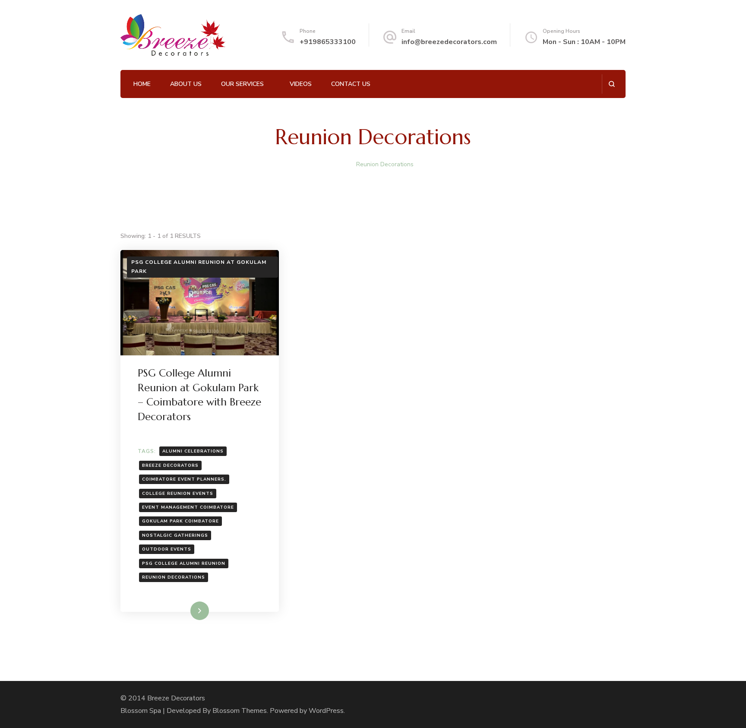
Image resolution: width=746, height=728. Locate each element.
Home (142, 84)
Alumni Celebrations (193, 451)
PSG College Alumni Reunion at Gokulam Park (198, 267)
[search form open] (611, 84)
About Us (186, 84)
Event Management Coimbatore (188, 507)
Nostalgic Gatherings (175, 535)
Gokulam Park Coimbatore (180, 521)
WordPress (326, 710)
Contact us (350, 84)
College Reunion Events (177, 494)
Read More (185, 610)
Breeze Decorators (170, 465)
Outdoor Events (166, 549)
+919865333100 (328, 42)
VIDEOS (301, 84)
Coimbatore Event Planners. (184, 479)
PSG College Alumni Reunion (183, 563)
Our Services (242, 84)
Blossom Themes (239, 710)
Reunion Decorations (173, 577)
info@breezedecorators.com (449, 42)
